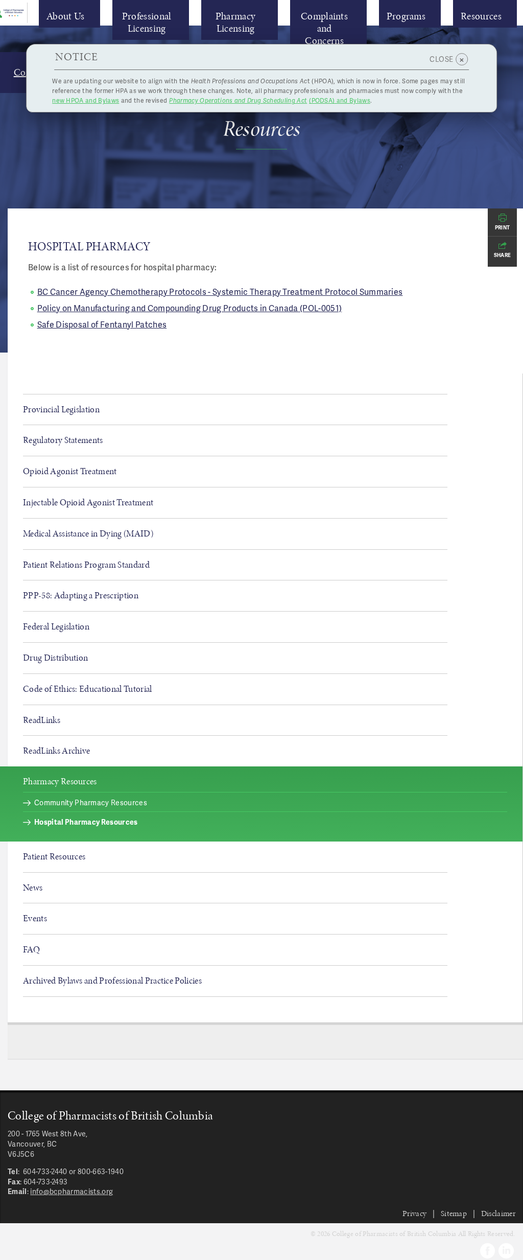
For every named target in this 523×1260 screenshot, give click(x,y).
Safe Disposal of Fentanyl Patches (102, 324)
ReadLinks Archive (56, 750)
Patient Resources (54, 856)
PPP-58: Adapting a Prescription (80, 595)
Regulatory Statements (63, 440)
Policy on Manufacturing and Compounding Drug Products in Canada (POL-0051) (189, 308)
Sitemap (454, 1213)
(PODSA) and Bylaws (269, 100)
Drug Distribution (55, 657)
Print (502, 227)
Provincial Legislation (61, 409)
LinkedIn (506, 1250)
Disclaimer (498, 1213)
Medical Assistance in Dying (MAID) (88, 533)
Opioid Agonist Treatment (70, 471)
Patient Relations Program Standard (86, 564)
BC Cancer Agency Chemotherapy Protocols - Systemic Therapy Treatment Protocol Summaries (220, 291)
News (32, 887)
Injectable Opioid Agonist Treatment (88, 502)
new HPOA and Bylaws (85, 100)
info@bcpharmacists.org (71, 1191)
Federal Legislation (56, 626)
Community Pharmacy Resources (90, 802)
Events (35, 918)
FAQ (31, 949)
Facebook (487, 1250)
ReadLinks (41, 720)
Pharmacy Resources (60, 781)
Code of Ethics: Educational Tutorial (87, 689)
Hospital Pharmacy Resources (86, 822)
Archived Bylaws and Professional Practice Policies (112, 980)
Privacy (414, 1213)
